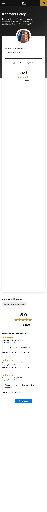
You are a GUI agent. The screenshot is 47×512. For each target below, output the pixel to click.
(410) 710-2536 (14, 53)
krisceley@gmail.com (16, 48)
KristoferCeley (12, 342)
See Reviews (23, 81)
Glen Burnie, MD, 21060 (25, 63)
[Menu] (3, 3)
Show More (23, 401)
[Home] (24, 3)
